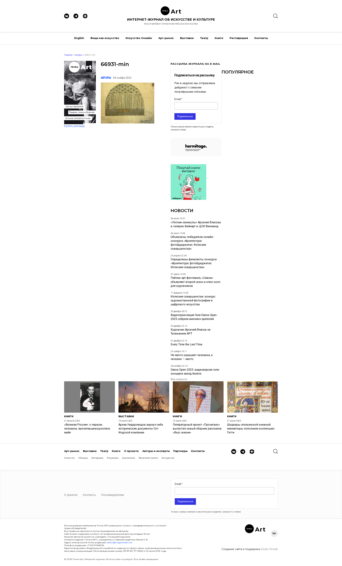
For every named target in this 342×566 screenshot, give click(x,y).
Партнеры (180, 451)
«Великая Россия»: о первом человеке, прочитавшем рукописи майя (87, 428)
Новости (69, 458)
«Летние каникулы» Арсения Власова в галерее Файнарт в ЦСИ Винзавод (196, 224)
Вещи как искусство (104, 38)
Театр (204, 38)
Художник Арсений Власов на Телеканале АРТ (190, 331)
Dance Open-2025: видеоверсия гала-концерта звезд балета (195, 371)
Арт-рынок (166, 38)
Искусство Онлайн (139, 38)
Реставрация (239, 38)
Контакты (261, 38)
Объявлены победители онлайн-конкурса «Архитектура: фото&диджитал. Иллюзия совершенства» (192, 242)
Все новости (179, 379)
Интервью (97, 458)
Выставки (187, 38)
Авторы (78, 55)
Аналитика (128, 458)
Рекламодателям (112, 495)
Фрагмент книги (148, 458)
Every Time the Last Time (186, 344)
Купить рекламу (74, 126)
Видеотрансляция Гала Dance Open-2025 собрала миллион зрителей (194, 317)
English (79, 38)
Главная (68, 55)
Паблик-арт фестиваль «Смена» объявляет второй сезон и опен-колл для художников (195, 281)
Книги (219, 38)
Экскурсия (168, 458)
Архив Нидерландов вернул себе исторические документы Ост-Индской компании (140, 428)
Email (177, 99)
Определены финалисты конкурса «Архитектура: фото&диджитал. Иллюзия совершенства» (194, 263)
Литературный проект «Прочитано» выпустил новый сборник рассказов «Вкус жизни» (197, 428)
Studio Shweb (269, 549)
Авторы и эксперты (156, 451)
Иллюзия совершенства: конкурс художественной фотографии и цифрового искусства (193, 300)
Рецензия (112, 458)
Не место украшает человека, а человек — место (192, 357)
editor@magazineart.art (119, 542)
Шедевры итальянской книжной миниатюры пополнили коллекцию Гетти (250, 428)
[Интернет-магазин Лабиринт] (188, 199)
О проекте (131, 451)
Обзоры (83, 458)
